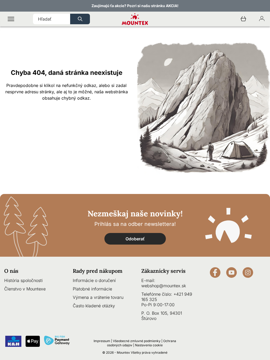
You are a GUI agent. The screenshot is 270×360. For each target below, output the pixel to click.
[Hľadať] (80, 19)
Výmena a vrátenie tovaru (98, 297)
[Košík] (243, 19)
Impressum (102, 341)
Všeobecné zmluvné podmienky (137, 341)
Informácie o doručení (94, 280)
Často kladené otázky (94, 305)
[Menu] (11, 19)
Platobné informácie (92, 288)
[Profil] (261, 19)
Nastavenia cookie (149, 345)
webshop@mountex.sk (163, 285)
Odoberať (135, 238)
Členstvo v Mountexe (25, 288)
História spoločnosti (23, 280)
